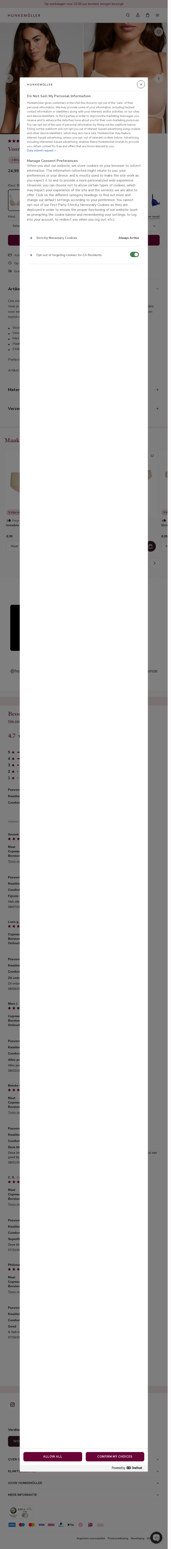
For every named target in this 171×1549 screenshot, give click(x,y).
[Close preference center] (141, 84)
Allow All (52, 1457)
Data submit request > (41, 151)
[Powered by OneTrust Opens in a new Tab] (129, 1468)
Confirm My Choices (114, 1457)
